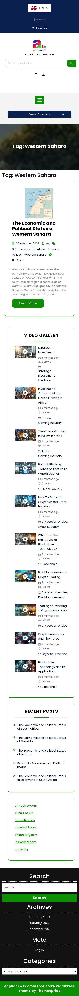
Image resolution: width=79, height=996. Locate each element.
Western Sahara (35, 254)
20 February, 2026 (27, 243)
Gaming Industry (50, 423)
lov (47, 243)
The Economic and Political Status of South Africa (41, 727)
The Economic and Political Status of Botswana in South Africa (41, 778)
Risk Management (51, 597)
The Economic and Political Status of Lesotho (41, 752)
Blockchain (49, 564)
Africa (41, 249)
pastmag (21, 849)
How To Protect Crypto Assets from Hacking (52, 502)
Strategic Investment (46, 350)
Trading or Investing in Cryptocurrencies (52, 608)
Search (71, 63)
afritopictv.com (26, 805)
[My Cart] (36, 74)
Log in (39, 950)
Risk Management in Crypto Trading (52, 574)
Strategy (44, 380)
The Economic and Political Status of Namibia (41, 740)
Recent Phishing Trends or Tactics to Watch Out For (52, 469)
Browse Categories (40, 114)
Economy (54, 249)
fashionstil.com (25, 842)
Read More (28, 303)
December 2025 (40, 929)
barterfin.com (25, 820)
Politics (17, 254)
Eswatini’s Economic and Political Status (40, 765)
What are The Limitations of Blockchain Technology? (48, 542)
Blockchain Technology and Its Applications (52, 667)
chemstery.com (26, 835)
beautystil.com (25, 827)
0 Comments (21, 249)
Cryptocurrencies (54, 522)
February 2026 (39, 917)
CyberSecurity (52, 489)
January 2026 (40, 923)
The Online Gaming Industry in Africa (52, 433)
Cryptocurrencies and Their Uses (51, 636)
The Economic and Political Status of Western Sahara (34, 228)
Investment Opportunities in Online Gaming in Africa (50, 395)
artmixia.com (24, 813)
